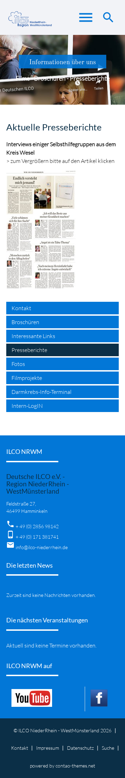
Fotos (18, 363)
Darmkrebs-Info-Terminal (41, 391)
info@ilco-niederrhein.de (42, 547)
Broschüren (25, 322)
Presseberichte (29, 349)
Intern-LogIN (27, 405)
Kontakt (21, 308)
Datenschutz (80, 748)
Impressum (47, 748)
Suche (108, 748)
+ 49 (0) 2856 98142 (37, 526)
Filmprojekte (26, 377)
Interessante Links (33, 335)
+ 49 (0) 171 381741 (37, 537)
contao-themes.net (75, 766)
